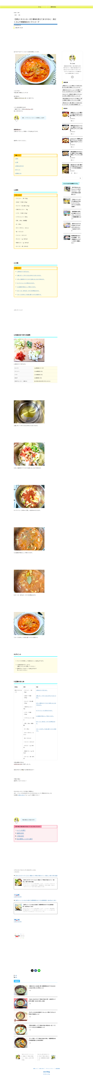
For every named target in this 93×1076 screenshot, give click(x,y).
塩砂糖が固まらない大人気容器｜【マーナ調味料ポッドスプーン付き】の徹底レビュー (76, 239)
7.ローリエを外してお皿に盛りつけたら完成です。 (29, 294)
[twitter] (32, 970)
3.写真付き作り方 (19, 166)
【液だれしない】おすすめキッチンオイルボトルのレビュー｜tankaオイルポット (76, 227)
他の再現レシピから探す (25, 839)
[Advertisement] (35, 39)
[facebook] (35, 970)
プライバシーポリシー (50, 1068)
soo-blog (14, 3)
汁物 (16, 975)
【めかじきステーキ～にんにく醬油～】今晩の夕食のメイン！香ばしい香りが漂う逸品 (36, 875)
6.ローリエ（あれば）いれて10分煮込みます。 (28, 290)
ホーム (39, 7)
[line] (39, 970)
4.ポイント (17, 169)
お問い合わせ (53, 7)
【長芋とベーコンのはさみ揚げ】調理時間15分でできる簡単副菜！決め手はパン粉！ (36, 900)
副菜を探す (20, 833)
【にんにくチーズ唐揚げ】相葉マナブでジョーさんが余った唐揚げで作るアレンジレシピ (72, 95)
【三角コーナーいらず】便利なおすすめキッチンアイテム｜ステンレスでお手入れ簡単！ (76, 203)
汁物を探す (20, 836)
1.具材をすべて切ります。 (23, 271)
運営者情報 (58, 1068)
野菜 (16, 977)
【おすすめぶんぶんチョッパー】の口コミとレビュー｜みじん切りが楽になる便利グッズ (76, 191)
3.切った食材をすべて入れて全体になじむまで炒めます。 (31, 279)
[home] (72, 77)
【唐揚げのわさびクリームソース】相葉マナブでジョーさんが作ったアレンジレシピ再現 (72, 90)
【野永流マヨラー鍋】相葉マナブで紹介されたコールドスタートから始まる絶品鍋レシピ (72, 103)
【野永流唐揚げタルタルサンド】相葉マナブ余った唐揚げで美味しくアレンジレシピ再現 (72, 99)
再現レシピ (35, 1068)
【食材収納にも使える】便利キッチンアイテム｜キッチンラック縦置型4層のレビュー (76, 215)
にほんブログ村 (17, 897)
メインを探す (21, 830)
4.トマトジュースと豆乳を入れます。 (26, 283)
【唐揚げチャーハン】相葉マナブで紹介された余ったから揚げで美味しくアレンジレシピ (72, 86)
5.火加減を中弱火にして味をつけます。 (26, 287)
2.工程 (16, 162)
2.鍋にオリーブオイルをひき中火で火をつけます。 (29, 275)
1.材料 (16, 158)
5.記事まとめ (18, 173)
